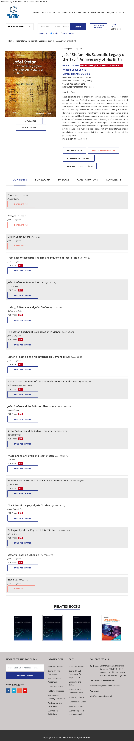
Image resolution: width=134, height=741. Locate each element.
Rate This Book (69, 92)
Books (61, 12)
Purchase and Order (77, 701)
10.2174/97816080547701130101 (80, 87)
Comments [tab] (113, 179)
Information (76, 12)
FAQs (109, 12)
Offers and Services (56, 686)
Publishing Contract (77, 697)
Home (36, 12)
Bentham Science (66, 737)
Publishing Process (56, 691)
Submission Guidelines (53, 712)
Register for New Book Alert (55, 705)
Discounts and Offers (75, 683)
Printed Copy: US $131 (78, 158)
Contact (121, 12)
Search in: (43, 33)
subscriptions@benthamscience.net (105, 685)
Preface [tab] (63, 179)
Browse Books (17, 26)
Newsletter (48, 12)
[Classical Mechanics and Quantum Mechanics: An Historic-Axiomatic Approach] (112, 628)
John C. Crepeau (75, 48)
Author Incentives (76, 666)
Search (78, 26)
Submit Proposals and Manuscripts (76, 712)
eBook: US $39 (74, 150)
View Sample (30, 121)
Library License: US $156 (80, 166)
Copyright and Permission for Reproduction (75, 674)
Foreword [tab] (42, 179)
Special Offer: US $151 (103, 150)
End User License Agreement (55, 680)
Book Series (68, 33)
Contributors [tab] (87, 179)
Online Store (116, 29)
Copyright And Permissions (54, 672)
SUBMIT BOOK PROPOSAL (98, 27)
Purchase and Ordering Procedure (56, 697)
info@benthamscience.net (101, 696)
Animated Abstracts (56, 666)
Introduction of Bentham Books (76, 691)
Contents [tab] (20, 179)
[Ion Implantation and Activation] (23, 628)
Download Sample (30, 127)
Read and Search (76, 706)
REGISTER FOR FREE (25, 675)
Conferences (95, 12)
